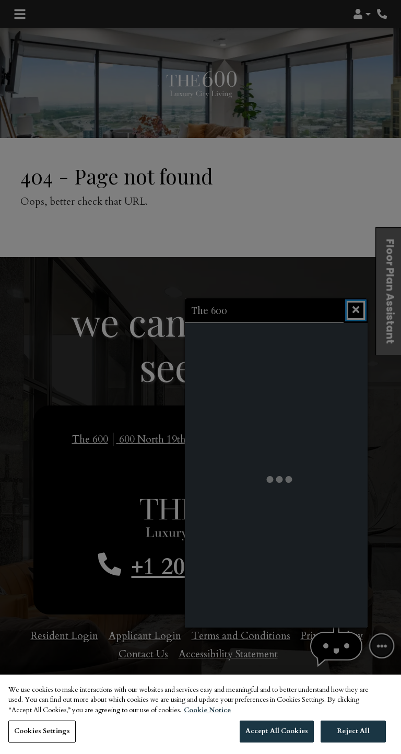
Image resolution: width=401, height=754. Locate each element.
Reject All (353, 731)
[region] (200, 714)
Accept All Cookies (276, 731)
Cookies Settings (42, 731)
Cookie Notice (207, 710)
